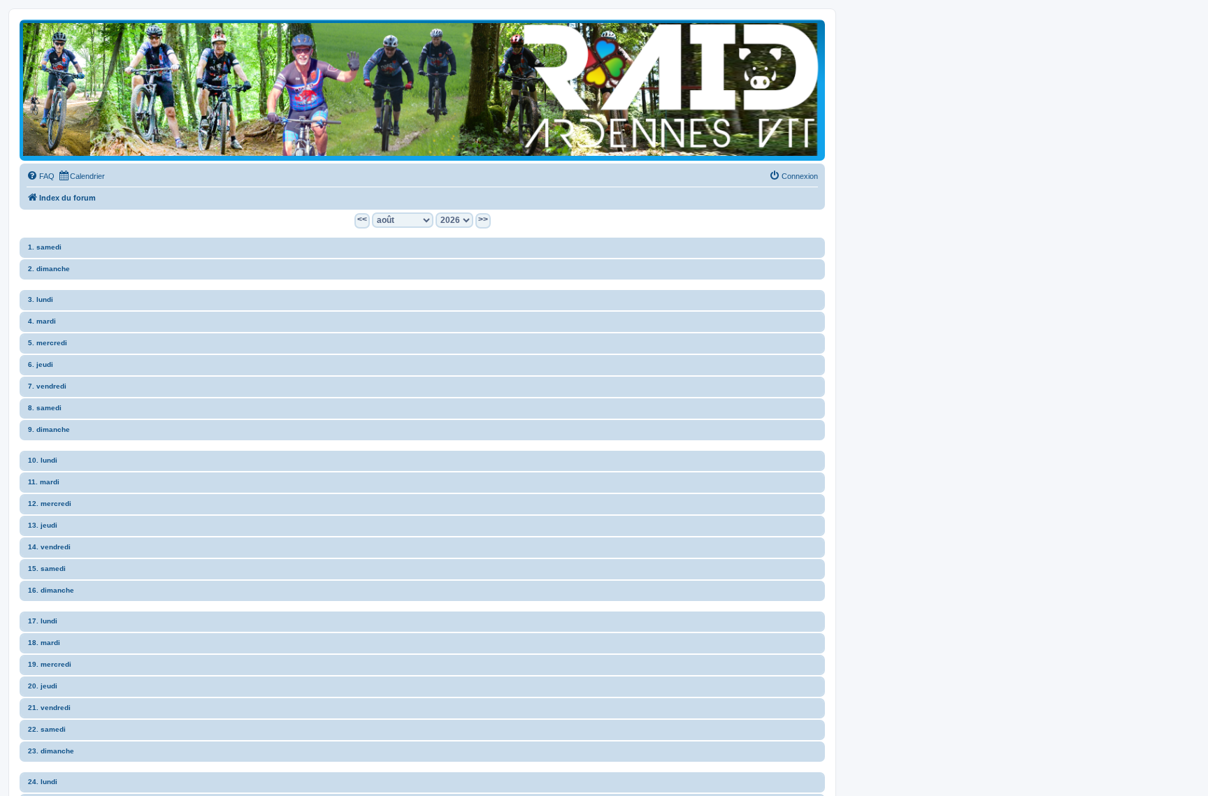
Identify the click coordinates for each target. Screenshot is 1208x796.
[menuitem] (41, 176)
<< (362, 219)
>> (483, 219)
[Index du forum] (422, 89)
